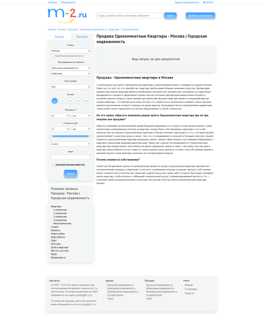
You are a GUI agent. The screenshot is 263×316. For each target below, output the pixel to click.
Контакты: (54, 280)
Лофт (54, 240)
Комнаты (55, 230)
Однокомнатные (130, 29)
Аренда (59, 36)
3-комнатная (60, 216)
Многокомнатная (62, 223)
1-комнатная (60, 209)
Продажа (73, 29)
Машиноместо (58, 257)
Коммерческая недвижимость (122, 291)
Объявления (68, 2)
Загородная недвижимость (121, 288)
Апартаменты (58, 236)
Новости (189, 293)
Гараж (54, 253)
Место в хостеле (60, 250)
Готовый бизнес (115, 295)
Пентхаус (56, 243)
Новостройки (58, 233)
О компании (191, 288)
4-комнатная (60, 219)
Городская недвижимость (93, 29)
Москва (62, 29)
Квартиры (114, 29)
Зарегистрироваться (187, 2)
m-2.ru (94, 288)
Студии (54, 226)
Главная (52, 2)
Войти (209, 2)
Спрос (110, 298)
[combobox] (129, 15)
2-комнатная (60, 213)
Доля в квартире (59, 247)
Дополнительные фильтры (70, 165)
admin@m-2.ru (84, 295)
